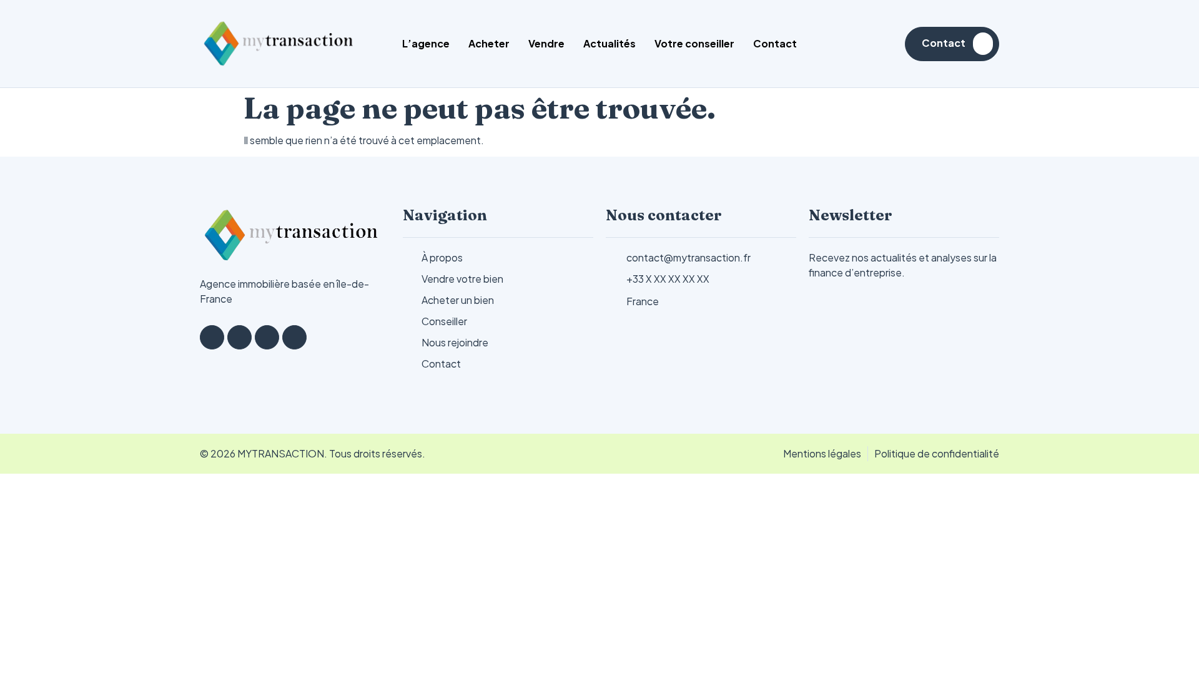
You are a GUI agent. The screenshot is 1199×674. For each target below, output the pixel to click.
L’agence (426, 43)
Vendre (546, 43)
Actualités (609, 43)
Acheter (489, 43)
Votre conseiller (694, 43)
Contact (775, 43)
